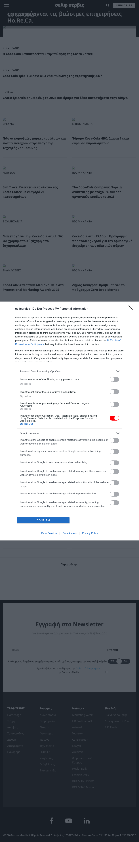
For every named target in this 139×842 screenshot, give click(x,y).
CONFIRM (43, 520)
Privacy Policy (90, 533)
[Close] (132, 309)
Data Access (69, 533)
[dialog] (69, 421)
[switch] (114, 379)
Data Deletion (49, 533)
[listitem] (69, 371)
